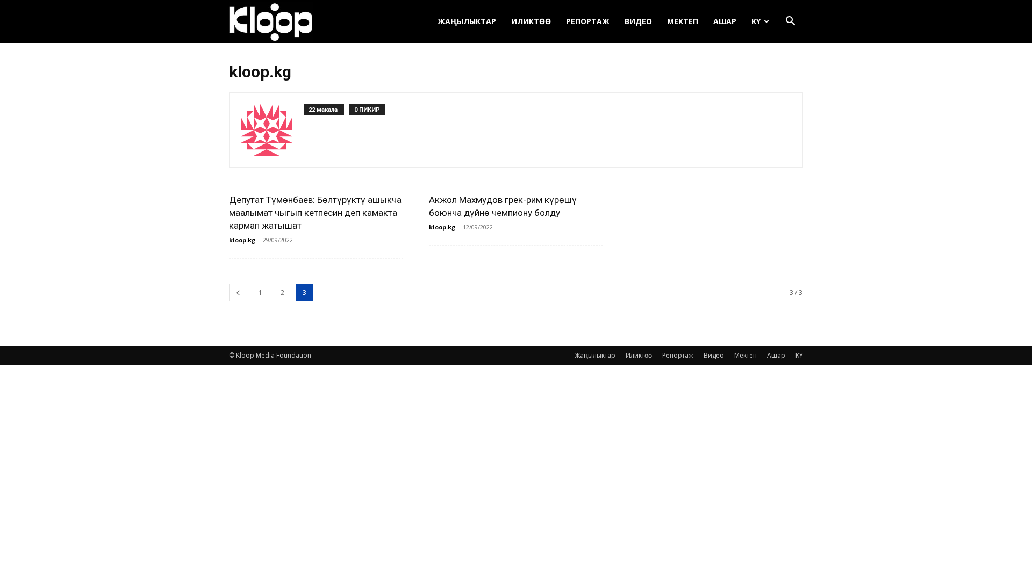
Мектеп (682, 21)
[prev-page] (238, 292)
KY (756, 21)
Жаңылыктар (467, 21)
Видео (638, 21)
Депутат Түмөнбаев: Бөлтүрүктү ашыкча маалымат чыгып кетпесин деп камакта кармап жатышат (315, 212)
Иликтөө (531, 21)
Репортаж (588, 21)
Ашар (724, 21)
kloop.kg (242, 240)
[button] (790, 22)
